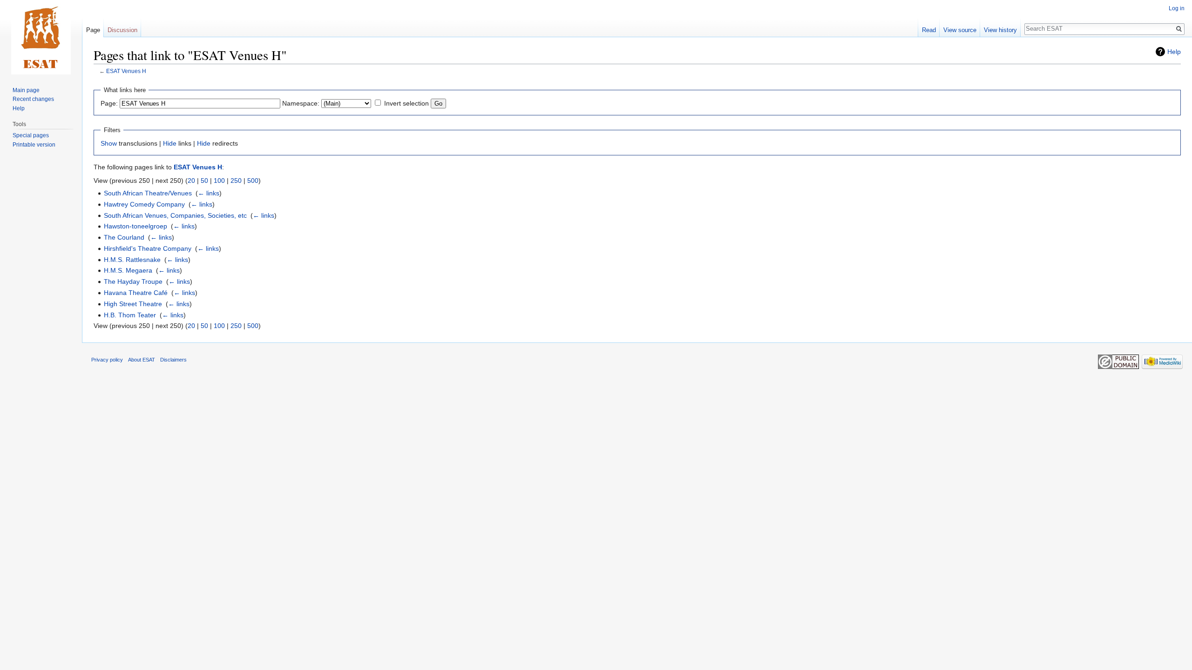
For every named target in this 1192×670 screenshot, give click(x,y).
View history (1000, 30)
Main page (26, 90)
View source (959, 30)
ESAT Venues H (126, 71)
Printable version (34, 144)
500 (252, 180)
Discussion (122, 30)
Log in (1177, 8)
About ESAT (141, 359)
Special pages (31, 135)
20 (191, 180)
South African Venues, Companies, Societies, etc (175, 215)
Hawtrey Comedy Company (144, 204)
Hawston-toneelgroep (135, 226)
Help (1174, 51)
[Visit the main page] (41, 37)
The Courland (124, 237)
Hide (169, 143)
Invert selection (406, 103)
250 (236, 180)
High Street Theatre (133, 304)
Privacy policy (107, 359)
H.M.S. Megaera (128, 270)
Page (93, 30)
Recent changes (33, 99)
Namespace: (300, 103)
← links (208, 193)
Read (929, 30)
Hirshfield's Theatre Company (147, 248)
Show (109, 143)
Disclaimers (173, 359)
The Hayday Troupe (133, 281)
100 (219, 180)
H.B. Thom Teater (130, 315)
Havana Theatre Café (136, 292)
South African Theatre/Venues (148, 193)
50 (204, 180)
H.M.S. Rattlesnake (132, 259)
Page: (109, 103)
